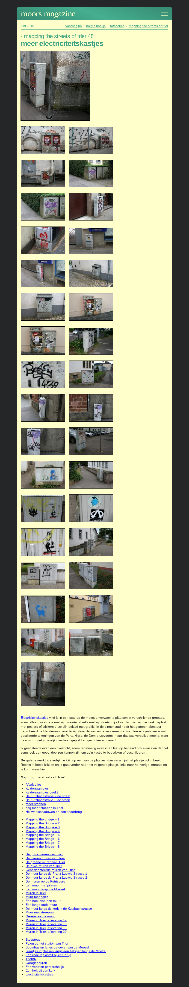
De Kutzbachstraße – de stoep (48, 800)
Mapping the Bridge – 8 (43, 846)
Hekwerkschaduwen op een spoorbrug (54, 812)
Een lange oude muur (41, 904)
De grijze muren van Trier (44, 854)
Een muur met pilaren (41, 885)
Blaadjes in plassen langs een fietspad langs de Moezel (66, 951)
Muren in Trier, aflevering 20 (46, 931)
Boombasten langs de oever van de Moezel (57, 947)
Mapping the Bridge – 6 (43, 839)
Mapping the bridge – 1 (42, 819)
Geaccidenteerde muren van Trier (50, 870)
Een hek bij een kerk (40, 970)
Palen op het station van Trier (47, 943)
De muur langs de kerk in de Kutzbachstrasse (59, 908)
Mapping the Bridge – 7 (43, 842)
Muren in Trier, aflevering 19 (46, 928)
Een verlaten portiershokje (45, 967)
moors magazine (48, 13)
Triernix (31, 959)
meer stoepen (36, 804)
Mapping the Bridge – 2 (43, 823)
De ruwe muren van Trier (44, 866)
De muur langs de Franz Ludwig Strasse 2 (56, 877)
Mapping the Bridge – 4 (43, 831)
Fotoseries (117, 26)
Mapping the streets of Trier (148, 26)
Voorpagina (73, 26)
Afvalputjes (33, 784)
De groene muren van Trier (45, 862)
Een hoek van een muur (43, 901)
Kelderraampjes (37, 788)
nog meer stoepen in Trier (44, 808)
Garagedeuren (36, 963)
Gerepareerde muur (40, 916)
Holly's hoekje (96, 26)
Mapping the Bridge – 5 (43, 835)
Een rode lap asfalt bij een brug (48, 955)
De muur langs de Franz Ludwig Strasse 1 (56, 873)
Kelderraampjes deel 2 (42, 792)
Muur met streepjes (40, 912)
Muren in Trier (36, 893)
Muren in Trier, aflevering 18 (46, 924)
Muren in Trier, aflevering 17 (46, 920)
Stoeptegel (33, 939)
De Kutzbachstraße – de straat (48, 796)
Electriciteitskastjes (35, 717)
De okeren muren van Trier (45, 858)
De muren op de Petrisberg (45, 881)
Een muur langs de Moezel (45, 889)
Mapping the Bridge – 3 (43, 827)
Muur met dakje (37, 897)
